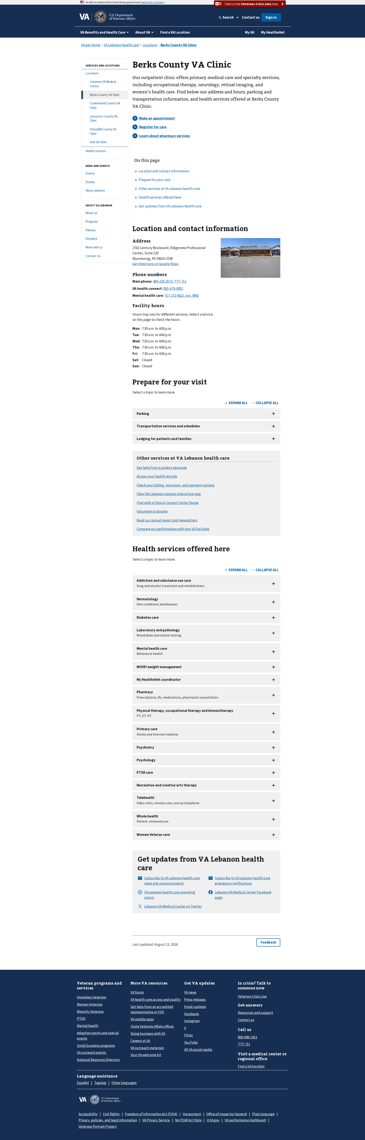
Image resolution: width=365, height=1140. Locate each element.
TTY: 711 (244, 1044)
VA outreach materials (147, 1048)
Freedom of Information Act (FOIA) (151, 1114)
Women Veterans (89, 1004)
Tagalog (100, 1082)
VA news (190, 992)
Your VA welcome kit (146, 1055)
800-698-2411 (247, 1037)
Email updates (195, 1006)
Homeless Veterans (91, 997)
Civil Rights (111, 1114)
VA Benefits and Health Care (102, 32)
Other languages (124, 1082)
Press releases (195, 999)
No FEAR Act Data (188, 1120)
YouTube (191, 1042)
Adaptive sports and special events (98, 1036)
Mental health (87, 1025)
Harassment (192, 1114)
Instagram (192, 1021)
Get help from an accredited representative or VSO (152, 1009)
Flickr (188, 1035)
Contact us (251, 17)
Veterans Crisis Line (252, 996)
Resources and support (255, 1012)
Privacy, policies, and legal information (108, 1120)
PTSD (81, 1018)
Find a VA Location (175, 32)
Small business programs (96, 1045)
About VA (142, 32)
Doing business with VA (148, 1033)
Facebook (191, 1014)
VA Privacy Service (156, 1120)
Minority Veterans (90, 1011)
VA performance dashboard (245, 1120)
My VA (249, 32)
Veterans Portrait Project (98, 1126)
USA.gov (213, 1120)
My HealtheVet (273, 32)
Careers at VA (140, 1040)
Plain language (263, 1114)
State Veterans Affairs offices (152, 1026)
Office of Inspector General (226, 1114)
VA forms (137, 992)
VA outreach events (91, 1052)
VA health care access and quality (156, 999)
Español (83, 1082)
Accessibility (88, 1114)
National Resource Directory (98, 1059)
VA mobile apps (142, 1019)
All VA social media (198, 1049)
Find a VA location (251, 1066)
